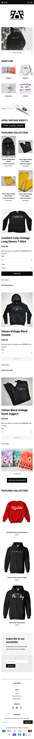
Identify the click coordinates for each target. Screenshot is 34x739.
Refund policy (17, 699)
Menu (5, 2)
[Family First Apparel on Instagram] (21, 708)
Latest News (17, 683)
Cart (31, 3)
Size (2, 256)
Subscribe (11, 666)
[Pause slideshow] (32, 52)
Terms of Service (17, 696)
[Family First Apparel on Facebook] (17, 708)
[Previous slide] (10, 52)
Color (3, 264)
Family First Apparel (22, 728)
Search (17, 693)
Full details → (6, 280)
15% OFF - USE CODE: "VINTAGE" (13, 126)
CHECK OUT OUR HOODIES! (17, 480)
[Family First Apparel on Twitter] (13, 708)
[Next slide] (24, 52)
